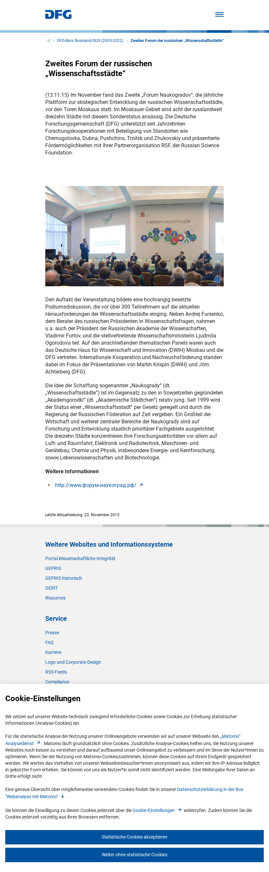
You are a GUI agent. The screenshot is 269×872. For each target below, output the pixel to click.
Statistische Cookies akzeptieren (134, 837)
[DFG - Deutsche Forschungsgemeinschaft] (58, 17)
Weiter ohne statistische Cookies (134, 854)
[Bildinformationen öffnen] (217, 279)
